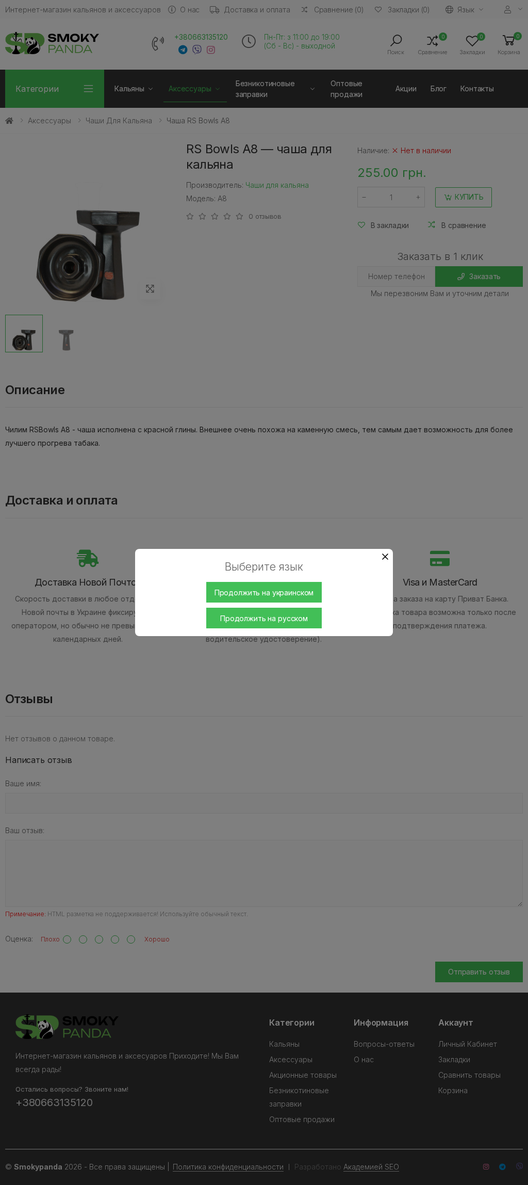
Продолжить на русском (264, 618)
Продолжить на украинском (264, 592)
